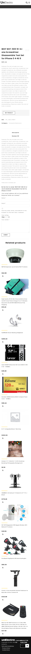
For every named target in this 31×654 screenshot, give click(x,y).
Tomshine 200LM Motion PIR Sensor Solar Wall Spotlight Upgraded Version (26, 50)
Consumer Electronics (18, 9)
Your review (5, 219)
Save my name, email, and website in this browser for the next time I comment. (14, 211)
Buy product (9, 112)
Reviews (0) (15, 136)
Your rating (5, 215)
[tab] (15, 132)
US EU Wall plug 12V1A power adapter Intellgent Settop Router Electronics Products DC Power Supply (28, 50)
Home (4, 9)
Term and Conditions (8, 646)
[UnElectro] (7, 2)
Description (15, 132)
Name (4, 198)
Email (4, 203)
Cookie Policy (6, 650)
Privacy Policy (6, 648)
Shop (8, 9)
